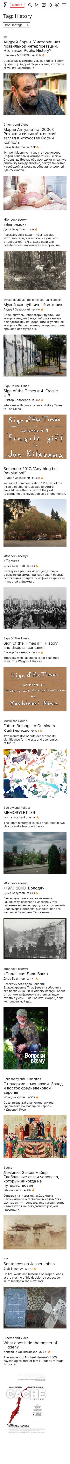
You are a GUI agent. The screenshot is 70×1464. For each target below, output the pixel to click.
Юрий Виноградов (16, 730)
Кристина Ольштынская (20, 1352)
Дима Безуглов (14, 229)
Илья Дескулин (14, 1097)
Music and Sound (15, 721)
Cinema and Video (16, 124)
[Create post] (43, 4)
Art (6, 1259)
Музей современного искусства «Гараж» (32, 300)
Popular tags (13, 25)
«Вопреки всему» (16, 219)
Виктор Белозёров (17, 400)
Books (8, 1167)
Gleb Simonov (13, 1268)
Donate (17, 5)
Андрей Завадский (17, 309)
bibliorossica (12, 1190)
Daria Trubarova (14, 147)
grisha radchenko (15, 817)
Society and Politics (17, 807)
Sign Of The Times (16, 386)
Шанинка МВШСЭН (17, 55)
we (6, 37)
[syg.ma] (5, 4)
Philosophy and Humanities (22, 1079)
